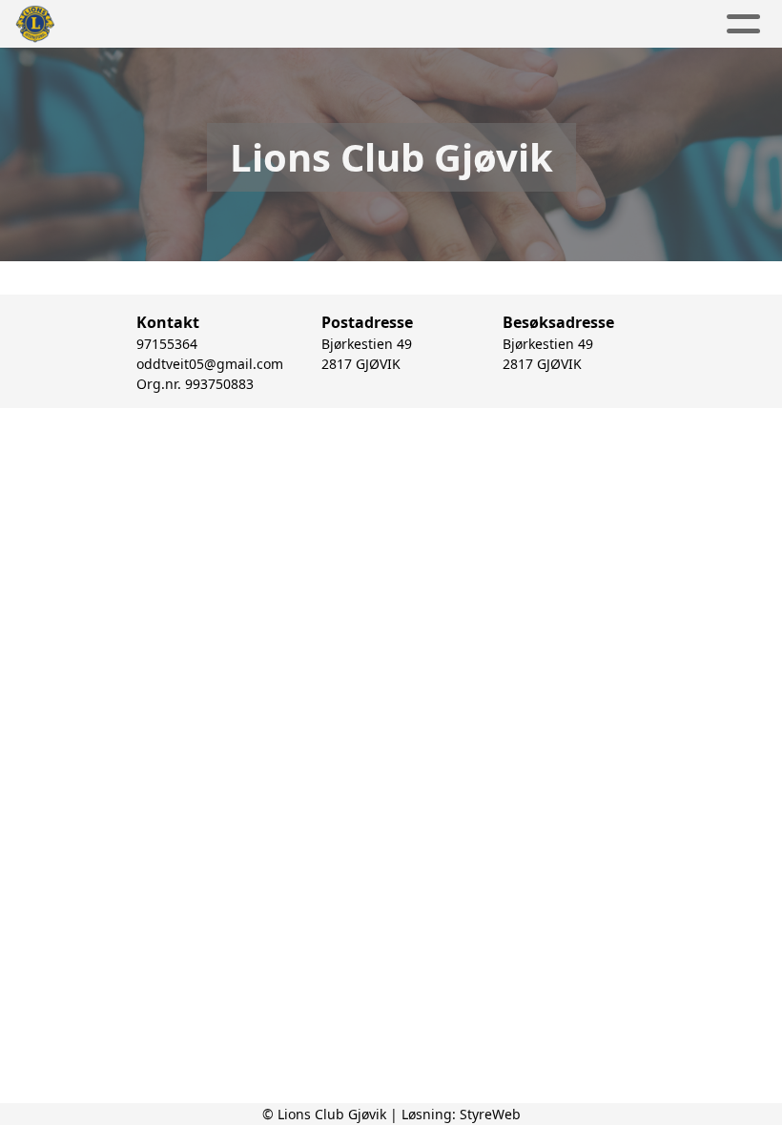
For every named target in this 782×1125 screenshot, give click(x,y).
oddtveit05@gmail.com (209, 364)
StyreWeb (490, 1114)
